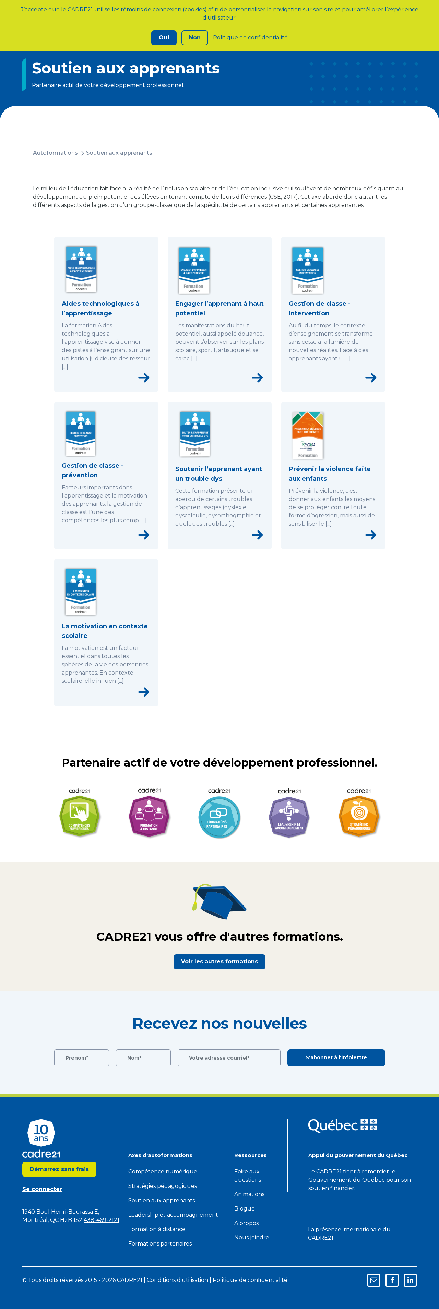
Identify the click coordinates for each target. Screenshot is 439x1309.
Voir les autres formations (219, 961)
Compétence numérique (162, 1171)
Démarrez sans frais (59, 1169)
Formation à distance (157, 1229)
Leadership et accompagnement (173, 1215)
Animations (249, 1194)
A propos (246, 1223)
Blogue (244, 1208)
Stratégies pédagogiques (162, 1186)
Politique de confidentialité (250, 37)
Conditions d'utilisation (177, 1280)
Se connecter (42, 1189)
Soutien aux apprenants (119, 153)
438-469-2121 (101, 1220)
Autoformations (55, 153)
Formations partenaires (160, 1243)
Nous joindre (251, 1237)
